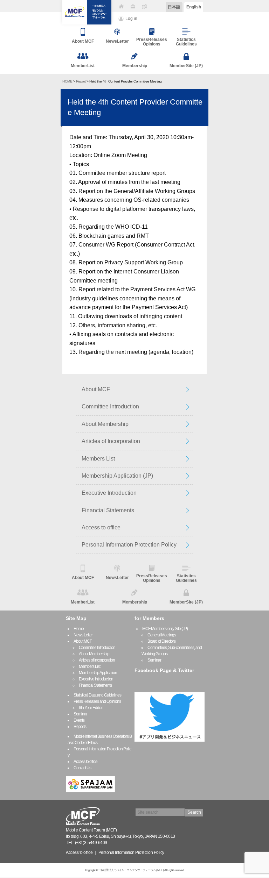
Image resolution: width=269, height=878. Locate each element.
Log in (131, 18)
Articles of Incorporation (111, 441)
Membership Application (98, 672)
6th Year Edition (91, 707)
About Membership (105, 424)
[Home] (121, 6)
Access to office (101, 527)
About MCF (96, 389)
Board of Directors (161, 641)
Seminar (80, 714)
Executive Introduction (109, 493)
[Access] (144, 6)
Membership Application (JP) (117, 476)
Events (79, 720)
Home (79, 628)
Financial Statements (108, 510)
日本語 (174, 7)
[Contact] (132, 6)
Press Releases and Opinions (97, 701)
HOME (67, 81)
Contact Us (82, 767)
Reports (80, 726)
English (193, 7)
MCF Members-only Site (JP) (165, 628)
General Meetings (161, 635)
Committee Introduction (110, 406)
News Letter (83, 635)
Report (81, 81)
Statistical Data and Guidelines (97, 695)
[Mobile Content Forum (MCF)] (86, 12)
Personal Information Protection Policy (129, 545)
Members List (98, 459)
